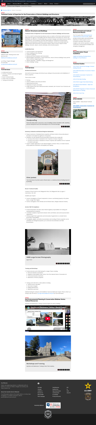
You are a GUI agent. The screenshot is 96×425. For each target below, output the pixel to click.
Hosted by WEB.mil (39, 405)
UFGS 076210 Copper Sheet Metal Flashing (83, 82)
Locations (33, 3)
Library (51, 3)
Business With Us (17, 3)
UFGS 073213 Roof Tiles (78, 93)
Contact (56, 3)
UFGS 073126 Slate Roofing (79, 79)
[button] (31, 1)
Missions (26, 3)
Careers (40, 3)
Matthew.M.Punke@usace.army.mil (9, 57)
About (9, 3)
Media (45, 3)
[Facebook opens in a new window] (38, 383)
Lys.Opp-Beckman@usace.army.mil (9, 64)
